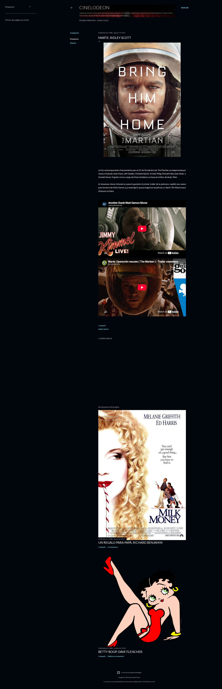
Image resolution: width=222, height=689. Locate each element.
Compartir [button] (74, 33)
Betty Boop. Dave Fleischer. (120, 652)
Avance (73, 43)
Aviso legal (103, 20)
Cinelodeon (94, 7)
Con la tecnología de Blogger (131, 672)
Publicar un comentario (116, 656)
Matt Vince (136, 677)
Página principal (87, 20)
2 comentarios (113, 547)
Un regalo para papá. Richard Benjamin (130, 542)
